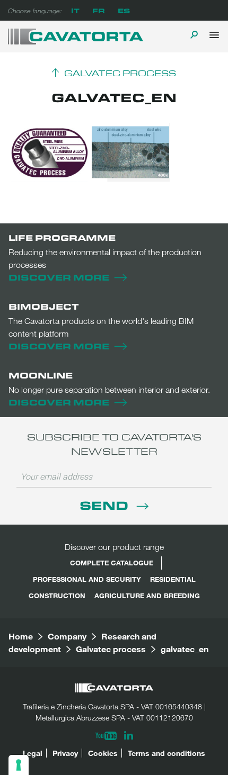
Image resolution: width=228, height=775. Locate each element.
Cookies (103, 753)
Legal (32, 753)
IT (75, 10)
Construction (57, 595)
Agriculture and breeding (147, 595)
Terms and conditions (166, 753)
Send (105, 505)
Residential (173, 579)
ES (124, 10)
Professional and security (87, 579)
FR (98, 10)
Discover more (58, 277)
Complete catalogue (111, 562)
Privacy (65, 753)
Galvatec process (120, 73)
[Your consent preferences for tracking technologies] (18, 765)
